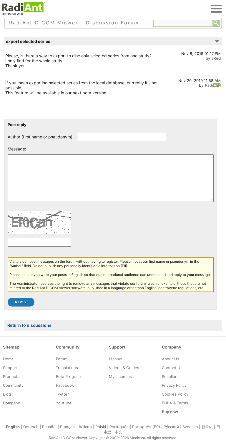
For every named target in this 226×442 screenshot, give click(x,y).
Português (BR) (146, 426)
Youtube (64, 403)
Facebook (65, 385)
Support (10, 367)
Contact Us (172, 367)
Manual (115, 358)
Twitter (62, 394)
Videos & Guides (124, 367)
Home (8, 358)
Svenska (190, 426)
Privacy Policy (174, 385)
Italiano (85, 426)
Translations (67, 367)
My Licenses (120, 376)
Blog (7, 394)
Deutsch (31, 426)
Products (11, 376)
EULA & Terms (175, 403)
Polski (100, 426)
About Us (170, 358)
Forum (61, 358)
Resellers (170, 376)
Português (119, 426)
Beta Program (68, 376)
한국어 (207, 426)
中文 (118, 432)
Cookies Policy (175, 394)
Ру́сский (171, 426)
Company (11, 403)
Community (13, 385)
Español (49, 426)
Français (67, 426)
